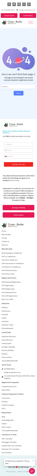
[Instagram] (24, 4)
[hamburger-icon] (30, 22)
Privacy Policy (14, 180)
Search (18, 93)
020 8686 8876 (13, 195)
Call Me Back (28, 15)
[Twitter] (14, 4)
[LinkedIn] (19, 4)
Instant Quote (9, 15)
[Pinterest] (29, 4)
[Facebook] (9, 4)
